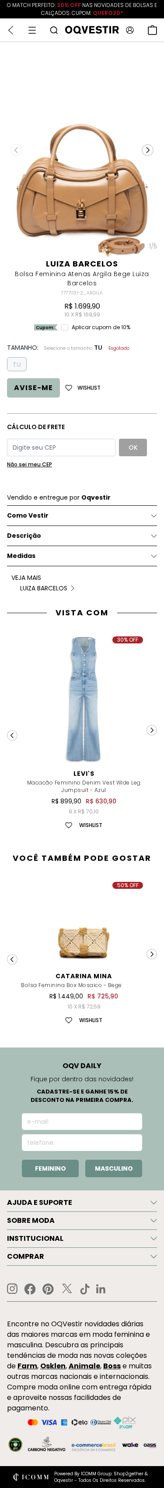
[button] (148, 150)
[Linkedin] (101, 1289)
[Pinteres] (48, 1289)
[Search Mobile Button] (54, 30)
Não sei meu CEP (29, 464)
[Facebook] (30, 1289)
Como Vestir (28, 515)
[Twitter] (66, 1289)
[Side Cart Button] (152, 30)
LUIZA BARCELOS (82, 263)
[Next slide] (152, 730)
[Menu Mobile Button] (32, 30)
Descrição (24, 535)
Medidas (21, 555)
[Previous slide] (12, 735)
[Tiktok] (85, 1289)
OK (133, 447)
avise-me (33, 388)
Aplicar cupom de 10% (101, 327)
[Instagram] (12, 1288)
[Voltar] (10, 30)
